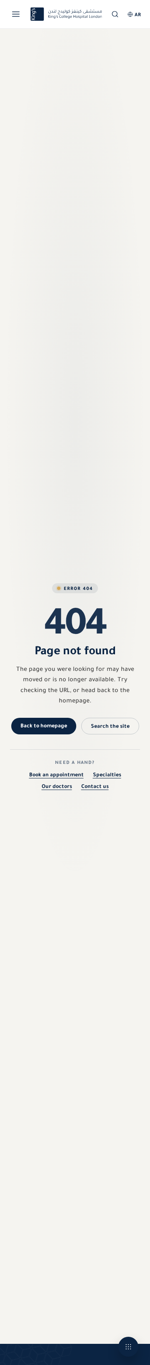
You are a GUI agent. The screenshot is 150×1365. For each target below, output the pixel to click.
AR (138, 14)
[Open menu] (16, 14)
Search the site (110, 726)
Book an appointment (56, 774)
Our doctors (57, 786)
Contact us (95, 786)
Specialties (107, 774)
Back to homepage (43, 725)
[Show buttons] (128, 1347)
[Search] (115, 14)
